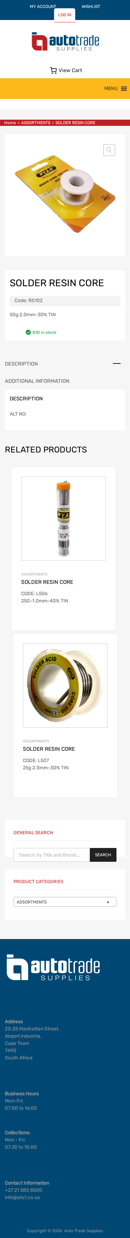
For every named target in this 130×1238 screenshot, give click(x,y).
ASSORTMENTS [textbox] (63, 902)
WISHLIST (91, 6)
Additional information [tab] (37, 381)
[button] (111, 88)
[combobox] (65, 902)
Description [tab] (21, 364)
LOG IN (64, 14)
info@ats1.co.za (22, 1197)
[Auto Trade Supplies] (65, 50)
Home (10, 122)
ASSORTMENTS (35, 122)
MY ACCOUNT (43, 6)
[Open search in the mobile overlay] (65, 855)
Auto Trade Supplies (83, 1230)
